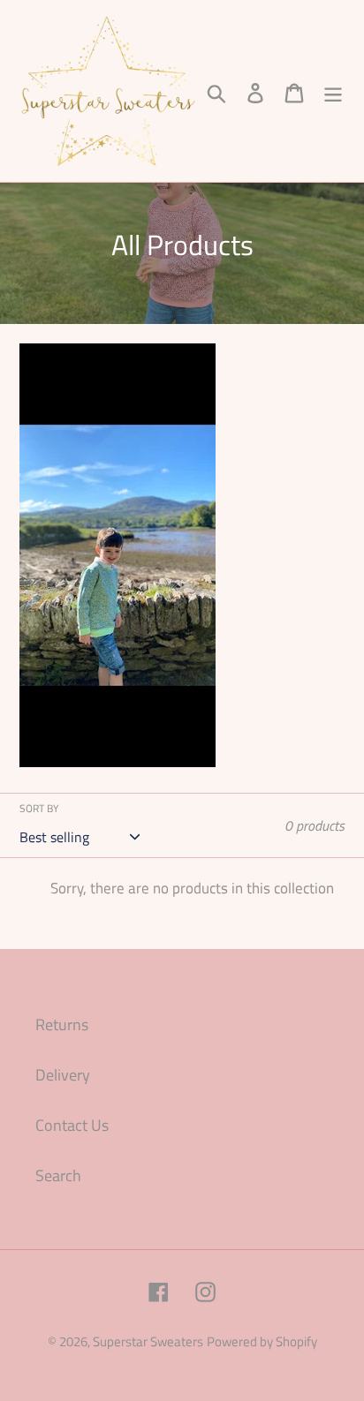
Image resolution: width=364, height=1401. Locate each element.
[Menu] (333, 91)
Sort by (38, 809)
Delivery (62, 1075)
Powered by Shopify (262, 1341)
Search (58, 1175)
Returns (61, 1024)
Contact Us (72, 1125)
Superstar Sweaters (148, 1341)
